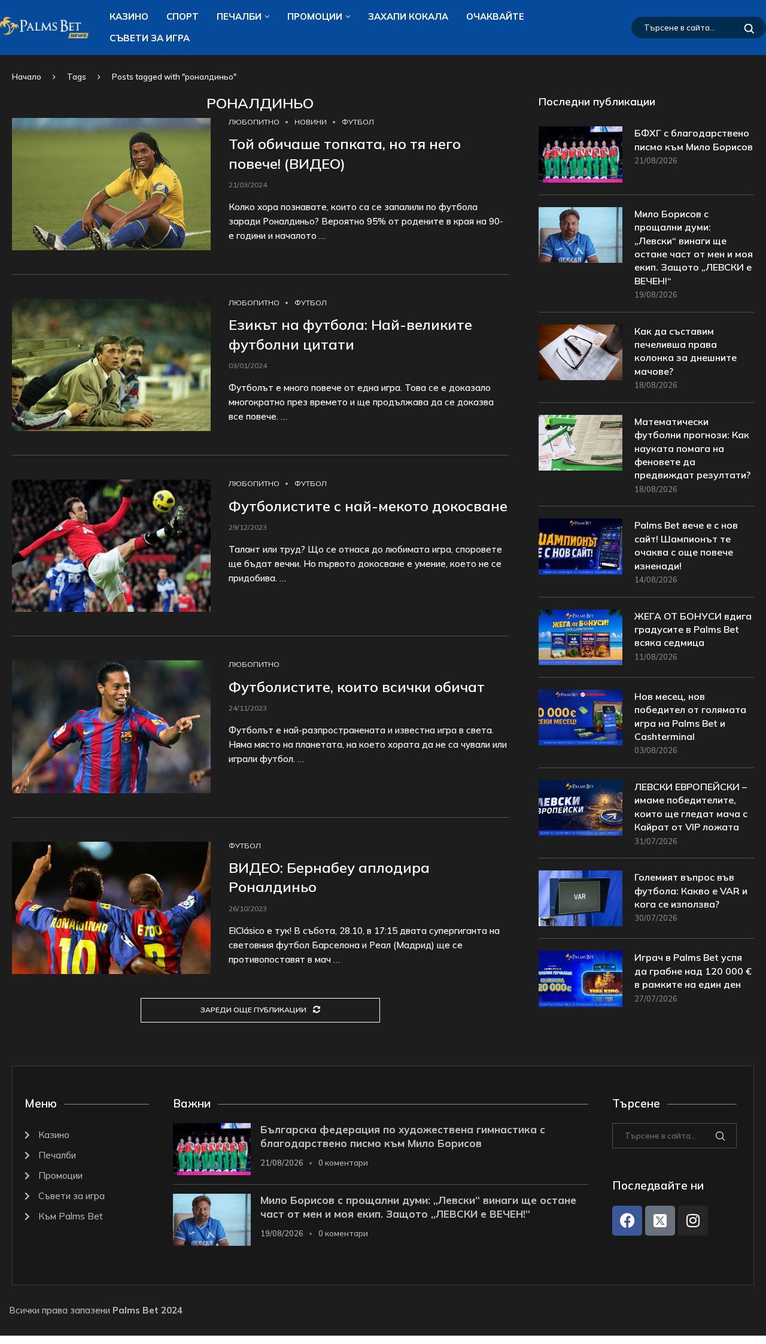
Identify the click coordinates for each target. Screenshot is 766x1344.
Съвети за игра (150, 38)
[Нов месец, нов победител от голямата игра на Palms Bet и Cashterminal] (580, 717)
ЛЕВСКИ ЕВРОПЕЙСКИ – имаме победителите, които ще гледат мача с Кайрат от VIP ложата (690, 807)
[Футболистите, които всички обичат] (111, 726)
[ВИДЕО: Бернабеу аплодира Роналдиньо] (111, 908)
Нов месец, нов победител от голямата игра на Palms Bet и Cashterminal (690, 716)
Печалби (239, 16)
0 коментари (343, 1162)
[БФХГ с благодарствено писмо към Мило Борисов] (580, 154)
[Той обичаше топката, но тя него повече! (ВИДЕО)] (111, 184)
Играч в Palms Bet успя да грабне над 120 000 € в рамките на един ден (693, 970)
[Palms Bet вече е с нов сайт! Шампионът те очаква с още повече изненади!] (580, 546)
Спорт (182, 16)
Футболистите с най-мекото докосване (368, 506)
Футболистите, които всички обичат (357, 687)
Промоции (314, 16)
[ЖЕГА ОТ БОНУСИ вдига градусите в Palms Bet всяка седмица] (580, 637)
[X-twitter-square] (660, 1221)
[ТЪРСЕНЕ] (749, 27)
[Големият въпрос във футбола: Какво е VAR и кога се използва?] (580, 898)
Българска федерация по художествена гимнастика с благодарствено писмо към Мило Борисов (402, 1136)
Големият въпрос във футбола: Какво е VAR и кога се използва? (690, 890)
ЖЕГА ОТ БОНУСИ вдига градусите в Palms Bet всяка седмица (693, 629)
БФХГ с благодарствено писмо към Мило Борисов (693, 139)
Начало (26, 76)
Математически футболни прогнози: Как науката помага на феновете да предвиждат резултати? (692, 448)
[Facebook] (627, 1221)
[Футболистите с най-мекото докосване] (111, 546)
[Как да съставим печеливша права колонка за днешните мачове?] (580, 352)
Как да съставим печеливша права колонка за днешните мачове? (685, 351)
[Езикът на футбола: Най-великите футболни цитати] (111, 365)
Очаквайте (495, 16)
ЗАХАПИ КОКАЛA (408, 16)
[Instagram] (693, 1221)
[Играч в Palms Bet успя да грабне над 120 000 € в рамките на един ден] (580, 978)
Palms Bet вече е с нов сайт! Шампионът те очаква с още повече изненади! (686, 545)
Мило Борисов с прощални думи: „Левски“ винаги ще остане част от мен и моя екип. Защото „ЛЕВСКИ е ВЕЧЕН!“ (693, 247)
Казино (129, 16)
